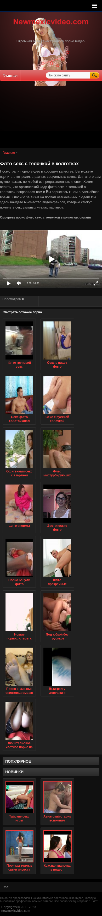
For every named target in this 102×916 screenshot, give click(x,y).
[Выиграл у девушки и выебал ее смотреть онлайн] (57, 686)
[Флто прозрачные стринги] (57, 577)
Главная (10, 75)
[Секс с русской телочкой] (57, 414)
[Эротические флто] (57, 523)
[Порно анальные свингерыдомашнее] (19, 686)
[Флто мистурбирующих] (57, 468)
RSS (6, 887)
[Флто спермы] (19, 523)
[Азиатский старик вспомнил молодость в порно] (57, 797)
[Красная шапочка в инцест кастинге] (57, 846)
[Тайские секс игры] (19, 797)
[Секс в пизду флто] (57, 360)
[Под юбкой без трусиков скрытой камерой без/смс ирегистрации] (57, 631)
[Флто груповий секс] (19, 360)
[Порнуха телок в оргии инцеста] (19, 846)
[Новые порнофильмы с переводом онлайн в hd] (19, 631)
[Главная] (51, 25)
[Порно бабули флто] (19, 577)
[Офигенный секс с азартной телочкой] (19, 468)
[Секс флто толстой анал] (19, 414)
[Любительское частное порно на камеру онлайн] (19, 740)
